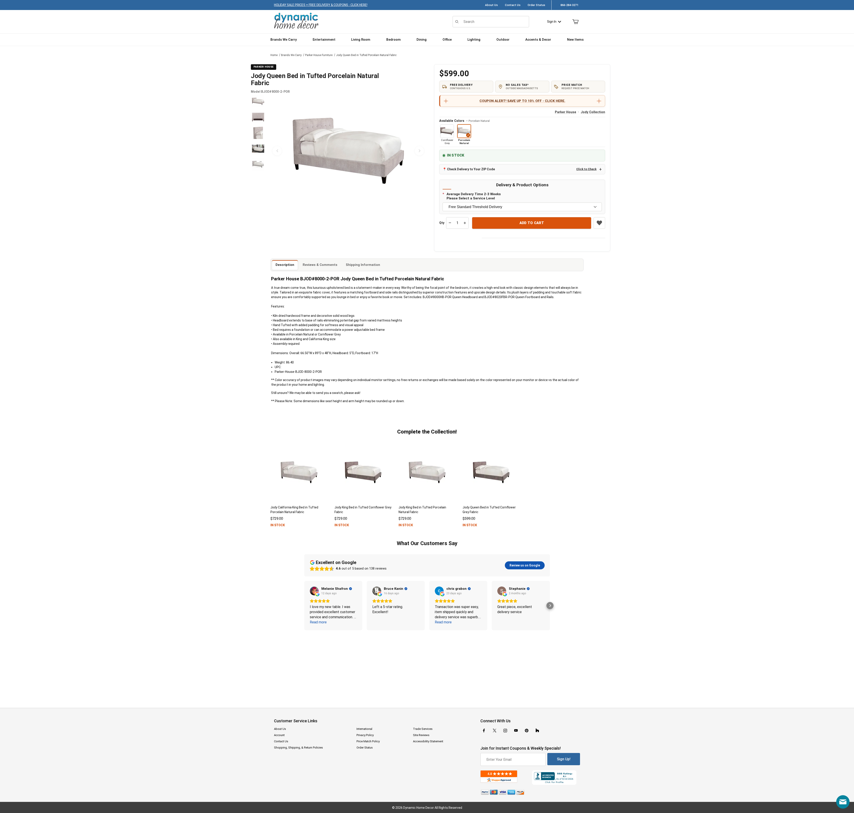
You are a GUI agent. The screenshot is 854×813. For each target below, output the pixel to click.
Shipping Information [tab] (363, 265)
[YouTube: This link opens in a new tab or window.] (516, 730)
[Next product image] (419, 151)
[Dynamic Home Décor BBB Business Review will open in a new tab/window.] (556, 777)
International (364, 729)
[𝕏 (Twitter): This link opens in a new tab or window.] (494, 730)
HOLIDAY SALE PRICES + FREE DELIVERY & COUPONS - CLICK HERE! (320, 5)
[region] (258, 150)
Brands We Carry (291, 55)
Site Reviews (421, 735)
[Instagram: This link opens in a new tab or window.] (505, 730)
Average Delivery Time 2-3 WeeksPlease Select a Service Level (474, 196)
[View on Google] (314, 590)
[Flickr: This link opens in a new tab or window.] (537, 730)
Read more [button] (318, 622)
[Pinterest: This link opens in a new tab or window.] (526, 730)
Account (279, 735)
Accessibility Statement (428, 741)
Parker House (565, 112)
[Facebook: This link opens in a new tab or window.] (483, 730)
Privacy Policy (365, 735)
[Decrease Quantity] (449, 223)
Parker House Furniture (318, 55)
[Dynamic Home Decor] (296, 21)
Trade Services (423, 729)
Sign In (551, 21)
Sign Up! (563, 759)
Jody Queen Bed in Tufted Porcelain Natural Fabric (366, 55)
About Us (491, 5)
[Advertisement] (427, 666)
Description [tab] (285, 265)
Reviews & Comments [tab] (320, 265)
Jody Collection (593, 112)
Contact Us (512, 5)
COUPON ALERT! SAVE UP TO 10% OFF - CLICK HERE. (522, 101)
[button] (258, 101)
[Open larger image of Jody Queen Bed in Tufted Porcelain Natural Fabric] (348, 150)
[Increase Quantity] (464, 223)
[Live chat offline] (843, 802)
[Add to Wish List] (599, 223)
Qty (441, 223)
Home (274, 55)
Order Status (536, 5)
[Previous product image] (277, 151)
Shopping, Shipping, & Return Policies (298, 747)
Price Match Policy (368, 741)
